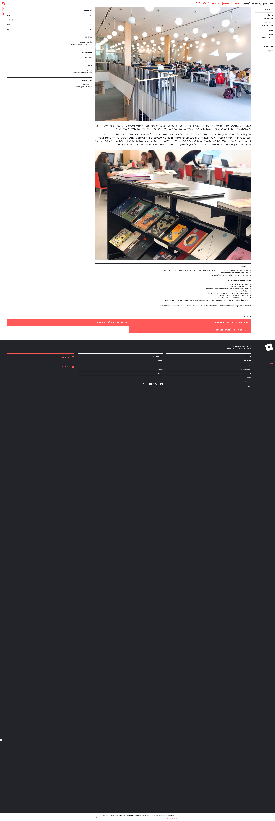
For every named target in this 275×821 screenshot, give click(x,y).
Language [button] (269, 51)
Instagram (156, 384)
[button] (173, 64)
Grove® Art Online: (241, 295)
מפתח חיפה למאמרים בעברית (239, 284)
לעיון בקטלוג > (87, 57)
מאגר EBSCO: (243, 293)
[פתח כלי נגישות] (1, 740)
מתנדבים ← (159, 369)
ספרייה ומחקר (230, 3)
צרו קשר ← (159, 373)
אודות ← (249, 373)
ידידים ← (160, 365)
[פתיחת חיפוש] (3, 8)
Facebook (145, 384)
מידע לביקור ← (247, 361)
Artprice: (245, 298)
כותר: (246, 286)
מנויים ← (160, 361)
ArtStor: (245, 291)
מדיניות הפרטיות (174, 818)
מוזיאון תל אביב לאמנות (256, 3)
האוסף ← (248, 377)
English (270, 363)
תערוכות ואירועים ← (245, 365)
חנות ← (249, 386)
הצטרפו (73, 44)
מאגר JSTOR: (243, 289)
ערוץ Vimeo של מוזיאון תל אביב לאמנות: (235, 300)
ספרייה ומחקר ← (246, 382)
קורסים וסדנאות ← (246, 369)
